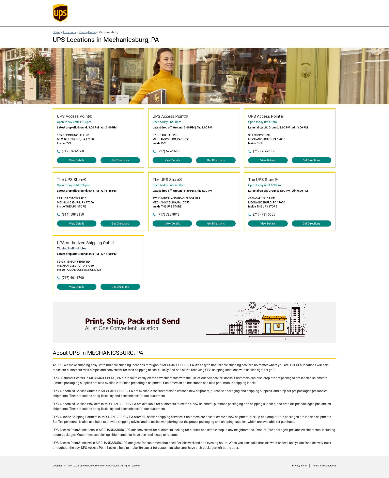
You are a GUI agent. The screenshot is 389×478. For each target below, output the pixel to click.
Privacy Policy (300, 465)
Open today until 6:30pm (73, 185)
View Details (76, 160)
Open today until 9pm (262, 122)
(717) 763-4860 (73, 151)
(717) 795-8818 (168, 214)
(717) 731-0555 (264, 214)
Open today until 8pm (167, 122)
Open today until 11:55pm (74, 122)
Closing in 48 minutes (71, 248)
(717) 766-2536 (264, 151)
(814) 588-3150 (73, 214)
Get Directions (120, 160)
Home (56, 32)
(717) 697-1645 (168, 151)
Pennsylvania (87, 32)
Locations (69, 32)
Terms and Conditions (324, 465)
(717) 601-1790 (73, 278)
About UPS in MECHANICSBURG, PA (98, 353)
